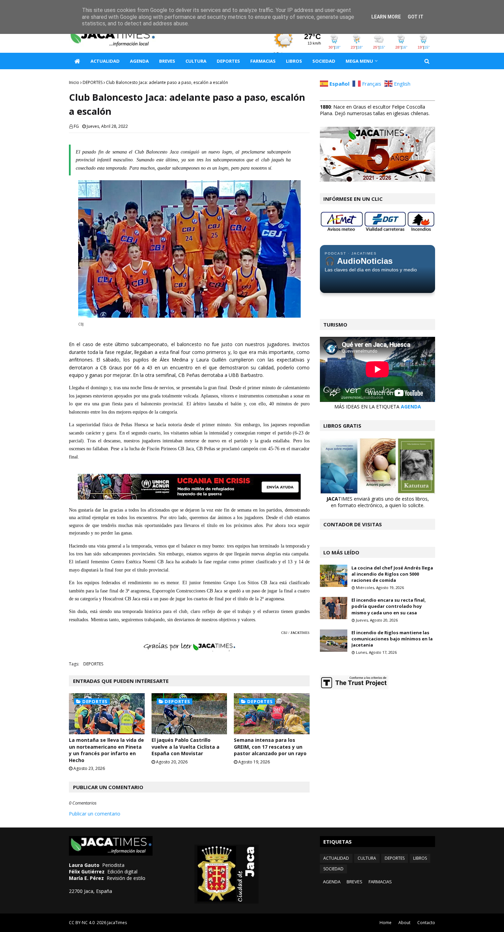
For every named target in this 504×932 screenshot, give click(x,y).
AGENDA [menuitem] (139, 61)
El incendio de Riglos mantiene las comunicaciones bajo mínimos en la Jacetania (392, 638)
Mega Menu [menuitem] (359, 61)
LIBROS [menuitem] (294, 61)
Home (386, 922)
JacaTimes (117, 922)
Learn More (386, 17)
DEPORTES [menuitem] (228, 61)
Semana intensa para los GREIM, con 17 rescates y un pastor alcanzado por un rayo (270, 747)
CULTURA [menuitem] (195, 61)
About (404, 922)
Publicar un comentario (94, 813)
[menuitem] (77, 61)
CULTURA (367, 858)
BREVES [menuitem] (167, 61)
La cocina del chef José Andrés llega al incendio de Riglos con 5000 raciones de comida (392, 574)
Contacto (426, 922)
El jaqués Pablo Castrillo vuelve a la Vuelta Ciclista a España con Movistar (185, 747)
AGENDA (411, 406)
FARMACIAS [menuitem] (263, 61)
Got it (415, 17)
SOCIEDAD (333, 869)
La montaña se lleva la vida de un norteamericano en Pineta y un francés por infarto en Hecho (106, 750)
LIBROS (420, 858)
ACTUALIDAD (336, 858)
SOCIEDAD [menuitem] (323, 61)
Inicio (74, 82)
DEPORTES (93, 82)
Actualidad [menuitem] (105, 61)
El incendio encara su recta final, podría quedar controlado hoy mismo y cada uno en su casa (388, 606)
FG (76, 126)
